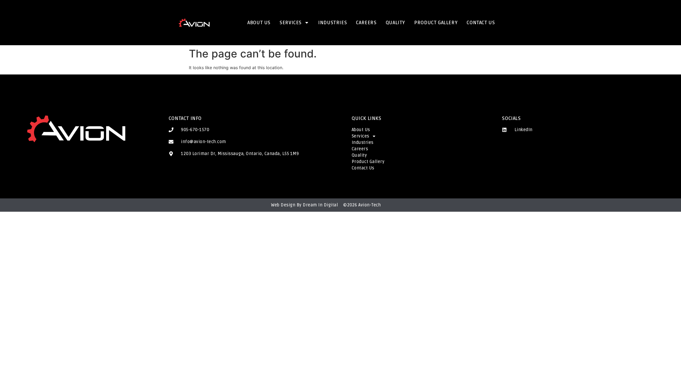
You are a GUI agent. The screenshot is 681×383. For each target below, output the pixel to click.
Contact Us (481, 23)
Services (291, 23)
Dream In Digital (320, 205)
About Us (259, 23)
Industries (332, 23)
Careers (366, 23)
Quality (395, 23)
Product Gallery (436, 23)
